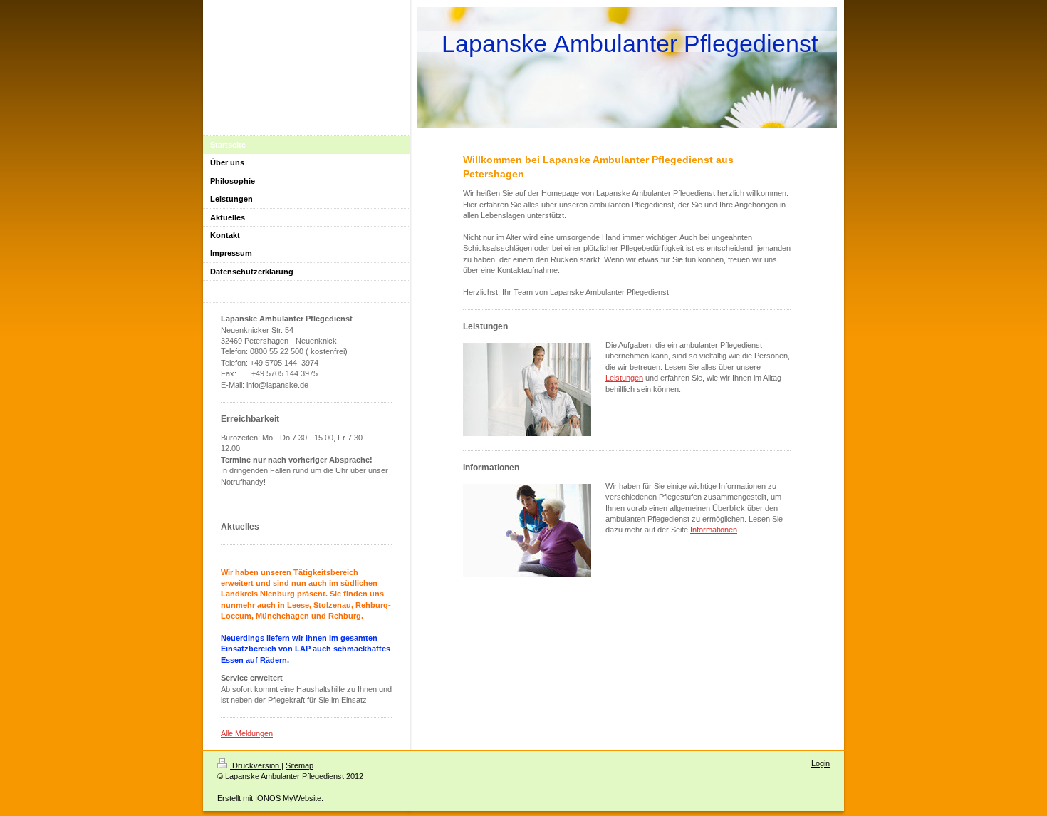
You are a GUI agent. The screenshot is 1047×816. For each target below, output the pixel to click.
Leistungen (624, 377)
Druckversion (255, 765)
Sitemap (299, 765)
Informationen (713, 529)
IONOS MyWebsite (288, 798)
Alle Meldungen (247, 733)
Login (820, 763)
